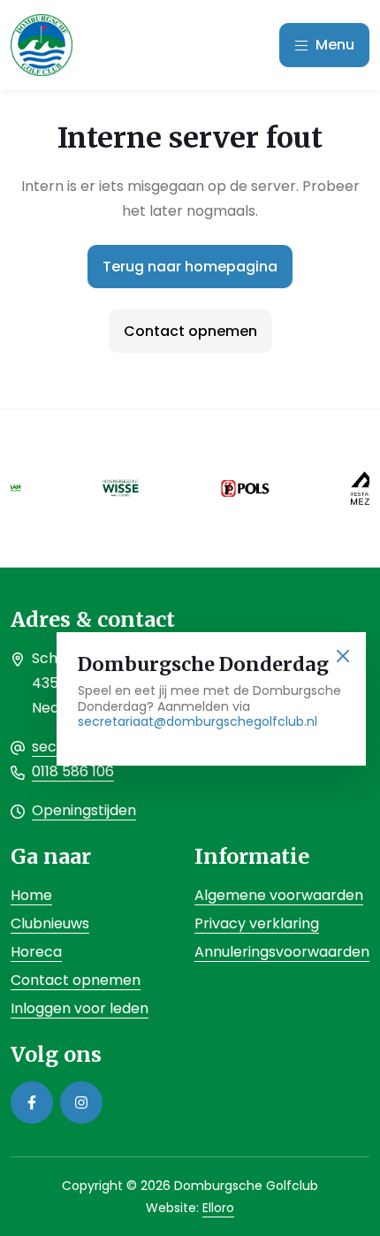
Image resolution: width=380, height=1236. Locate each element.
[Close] (342, 655)
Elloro (218, 1208)
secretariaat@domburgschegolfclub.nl (197, 721)
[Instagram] (81, 1102)
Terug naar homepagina (190, 266)
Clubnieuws (50, 923)
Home (31, 895)
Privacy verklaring (256, 923)
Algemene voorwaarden (278, 895)
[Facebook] (32, 1102)
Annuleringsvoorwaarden (281, 952)
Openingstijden (84, 810)
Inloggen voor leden (79, 1008)
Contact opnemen (190, 331)
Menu (333, 44)
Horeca (36, 952)
